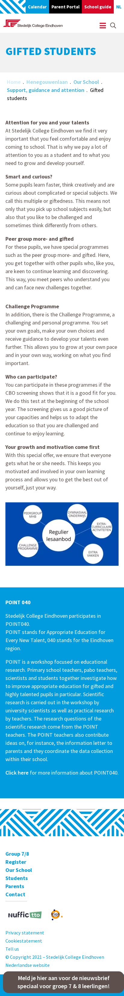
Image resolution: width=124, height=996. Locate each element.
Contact (15, 894)
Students (16, 878)
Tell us (12, 949)
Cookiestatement (23, 941)
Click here (17, 772)
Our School (86, 81)
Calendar (37, 7)
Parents (14, 886)
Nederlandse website (27, 965)
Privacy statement (24, 933)
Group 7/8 (17, 853)
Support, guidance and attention (45, 90)
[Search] (113, 25)
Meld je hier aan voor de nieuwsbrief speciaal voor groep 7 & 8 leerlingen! (63, 982)
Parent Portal (65, 7)
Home (14, 81)
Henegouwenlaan (47, 81)
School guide (97, 7)
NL (119, 7)
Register (15, 861)
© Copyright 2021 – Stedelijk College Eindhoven (54, 957)
